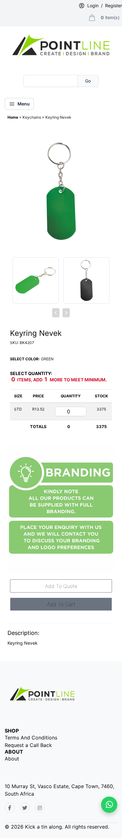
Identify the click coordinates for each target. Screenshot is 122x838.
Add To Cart (61, 604)
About (12, 758)
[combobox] (50, 81)
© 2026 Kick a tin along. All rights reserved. (57, 827)
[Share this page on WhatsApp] (109, 805)
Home (13, 117)
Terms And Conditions (31, 737)
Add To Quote (61, 586)
